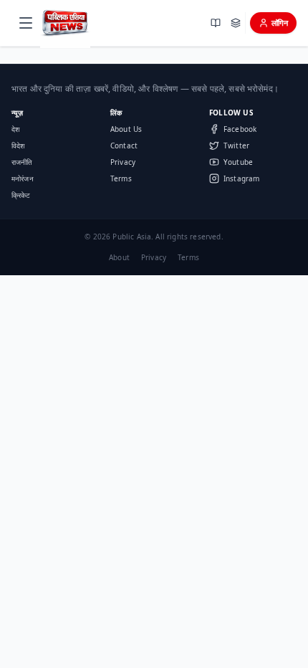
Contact (124, 145)
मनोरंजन (22, 178)
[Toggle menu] (25, 23)
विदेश (17, 145)
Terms (121, 178)
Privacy (122, 162)
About (119, 257)
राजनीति (22, 162)
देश (15, 129)
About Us (126, 129)
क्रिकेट (20, 195)
